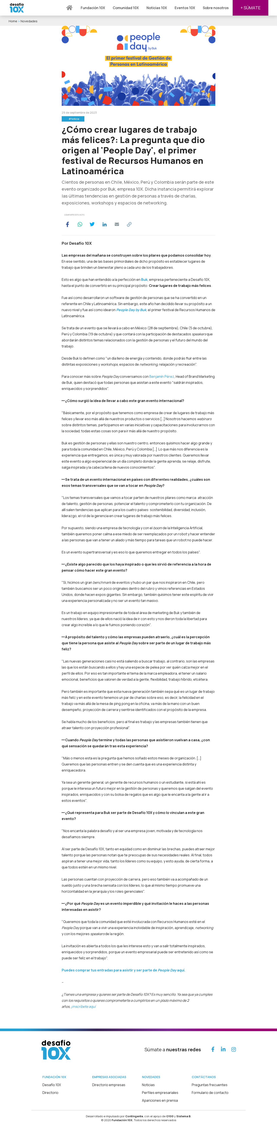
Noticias (148, 1084)
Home (13, 21)
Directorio (50, 1092)
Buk (144, 279)
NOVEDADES (151, 1077)
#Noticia (74, 119)
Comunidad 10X (126, 7)
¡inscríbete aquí (83, 1006)
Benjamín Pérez (161, 376)
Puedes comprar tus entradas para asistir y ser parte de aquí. (123, 970)
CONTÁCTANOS (204, 1077)
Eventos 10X (185, 7)
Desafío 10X (51, 1084)
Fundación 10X (93, 7)
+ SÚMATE (250, 8)
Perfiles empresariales (160, 1092)
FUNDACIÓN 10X (54, 1077)
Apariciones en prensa (160, 1100)
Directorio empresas (108, 1084)
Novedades (29, 21)
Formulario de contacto (210, 1092)
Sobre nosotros (216, 7)
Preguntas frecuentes (209, 1084)
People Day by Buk (131, 309)
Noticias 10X (157, 7)
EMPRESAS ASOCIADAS (109, 1077)
